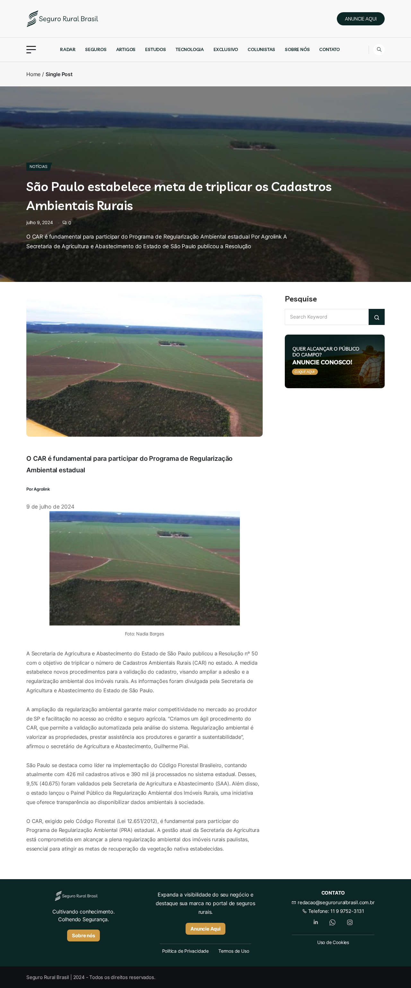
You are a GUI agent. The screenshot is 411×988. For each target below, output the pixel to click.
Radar (67, 49)
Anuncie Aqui (205, 929)
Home (33, 74)
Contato (329, 49)
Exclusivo (226, 49)
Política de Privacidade (185, 951)
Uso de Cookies (333, 942)
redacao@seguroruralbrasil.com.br (335, 902)
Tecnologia (190, 49)
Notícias (38, 166)
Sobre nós (297, 49)
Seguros (96, 49)
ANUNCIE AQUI (361, 19)
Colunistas (261, 49)
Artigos (126, 49)
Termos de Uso (233, 951)
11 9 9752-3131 (347, 911)
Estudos (155, 49)
